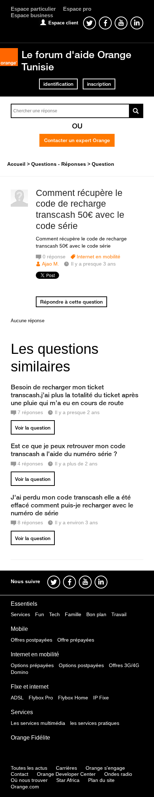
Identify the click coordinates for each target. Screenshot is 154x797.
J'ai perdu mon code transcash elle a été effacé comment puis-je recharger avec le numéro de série (72, 505)
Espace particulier (33, 9)
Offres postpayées (31, 640)
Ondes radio (118, 774)
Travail (118, 614)
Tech (54, 614)
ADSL (17, 697)
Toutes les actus (29, 768)
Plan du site (101, 780)
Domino (19, 672)
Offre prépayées (75, 640)
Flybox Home (73, 697)
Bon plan (96, 614)
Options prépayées (32, 665)
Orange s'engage (105, 768)
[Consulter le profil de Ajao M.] (19, 205)
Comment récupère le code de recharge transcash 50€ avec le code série (80, 209)
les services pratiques (94, 723)
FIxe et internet (29, 687)
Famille (73, 614)
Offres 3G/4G (124, 665)
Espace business (32, 15)
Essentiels (24, 604)
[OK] (136, 111)
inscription (99, 84)
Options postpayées (81, 665)
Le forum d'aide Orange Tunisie (76, 60)
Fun (39, 614)
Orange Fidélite (30, 738)
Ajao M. (50, 264)
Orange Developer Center (66, 774)
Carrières (66, 768)
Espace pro (77, 9)
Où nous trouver (29, 780)
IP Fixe (101, 697)
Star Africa (68, 780)
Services (20, 614)
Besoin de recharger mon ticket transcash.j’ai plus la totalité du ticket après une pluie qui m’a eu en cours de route (74, 395)
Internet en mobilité (98, 256)
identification (58, 84)
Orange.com (25, 786)
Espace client (63, 22)
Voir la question (32, 428)
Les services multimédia (38, 723)
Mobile (19, 629)
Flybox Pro (41, 697)
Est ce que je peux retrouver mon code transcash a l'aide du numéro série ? (68, 450)
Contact (19, 774)
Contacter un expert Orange (77, 140)
